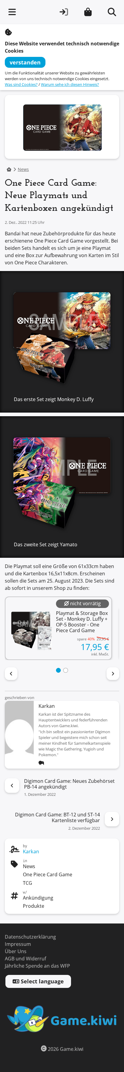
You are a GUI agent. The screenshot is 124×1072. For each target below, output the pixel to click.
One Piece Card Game (47, 875)
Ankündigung (38, 898)
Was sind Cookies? (21, 84)
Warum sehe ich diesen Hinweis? (70, 84)
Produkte (33, 906)
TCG (27, 883)
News (23, 169)
